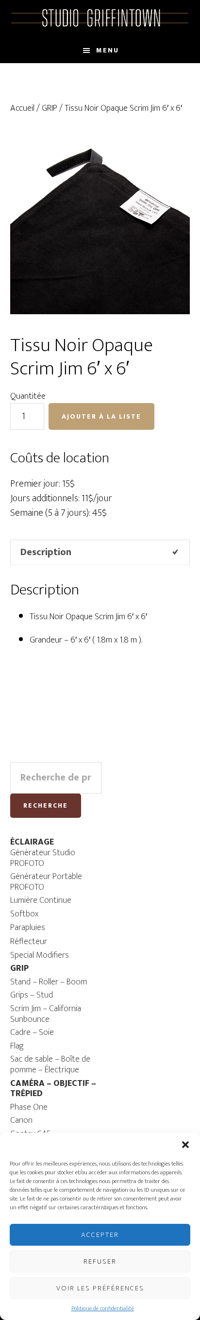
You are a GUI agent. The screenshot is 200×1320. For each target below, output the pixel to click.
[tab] (100, 552)
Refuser (100, 1261)
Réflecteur (28, 941)
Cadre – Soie (32, 1032)
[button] (185, 1145)
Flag (17, 1046)
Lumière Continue (40, 900)
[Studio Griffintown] (100, 25)
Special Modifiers (39, 955)
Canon (21, 1120)
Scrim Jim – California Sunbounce (45, 1014)
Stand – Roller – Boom (48, 982)
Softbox (24, 914)
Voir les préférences (100, 1288)
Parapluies (27, 927)
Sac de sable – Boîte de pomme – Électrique (50, 1064)
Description (45, 552)
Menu (107, 50)
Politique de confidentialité (102, 1308)
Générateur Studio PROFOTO (42, 858)
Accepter (100, 1235)
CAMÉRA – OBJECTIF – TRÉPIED (53, 1088)
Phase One (29, 1107)
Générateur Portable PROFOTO (46, 882)
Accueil (22, 108)
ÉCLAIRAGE (32, 842)
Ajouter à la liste (101, 416)
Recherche (45, 805)
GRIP (49, 108)
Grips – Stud (31, 995)
